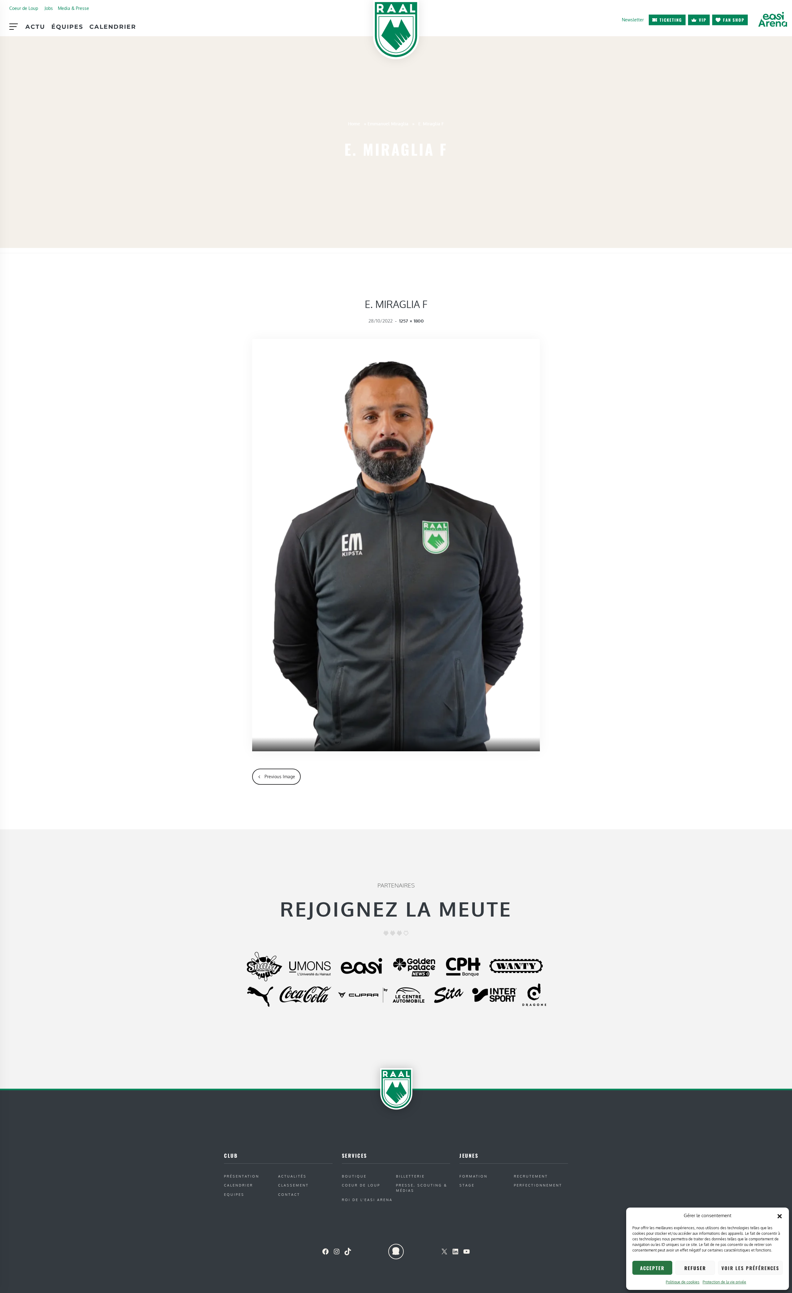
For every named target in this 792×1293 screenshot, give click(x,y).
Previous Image (280, 776)
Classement (293, 1185)
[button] (780, 1216)
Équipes (67, 26)
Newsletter (633, 19)
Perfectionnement (538, 1185)
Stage (467, 1185)
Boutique (354, 1176)
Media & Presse (73, 8)
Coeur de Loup (23, 8)
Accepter (652, 1268)
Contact (289, 1194)
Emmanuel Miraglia (388, 123)
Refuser (695, 1268)
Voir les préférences (750, 1268)
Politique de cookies (682, 1282)
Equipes (234, 1194)
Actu (35, 26)
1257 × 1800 (411, 321)
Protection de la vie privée (724, 1282)
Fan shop (733, 20)
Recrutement (531, 1176)
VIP (702, 20)
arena (772, 19)
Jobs (49, 8)
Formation (473, 1176)
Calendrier (112, 26)
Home (354, 123)
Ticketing (671, 20)
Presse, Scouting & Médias (421, 1188)
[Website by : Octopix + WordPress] (396, 1251)
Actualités (292, 1176)
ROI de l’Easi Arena (367, 1199)
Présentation (241, 1176)
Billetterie (410, 1176)
